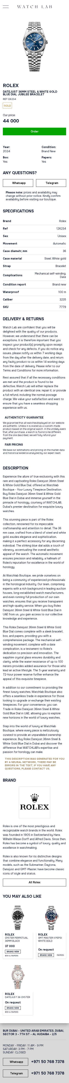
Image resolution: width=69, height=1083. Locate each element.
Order (35, 131)
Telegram (52, 183)
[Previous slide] (7, 45)
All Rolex (34, 882)
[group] (34, 45)
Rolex (11, 85)
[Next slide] (62, 45)
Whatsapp (19, 183)
